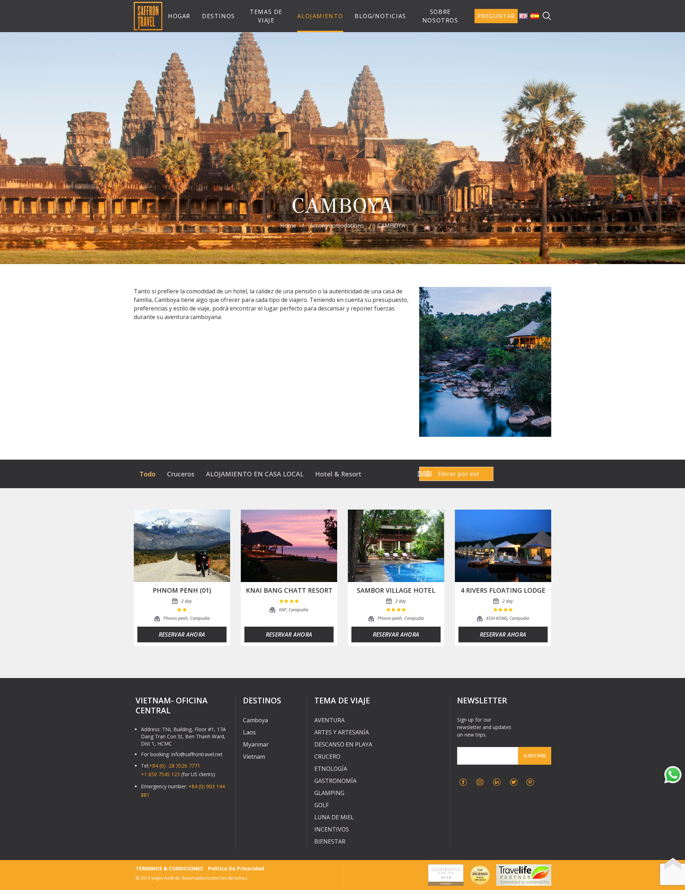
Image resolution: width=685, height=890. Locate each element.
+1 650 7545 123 (160, 774)
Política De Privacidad (236, 868)
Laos (249, 732)
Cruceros (180, 474)
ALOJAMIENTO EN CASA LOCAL (255, 474)
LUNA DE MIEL (334, 817)
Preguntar (496, 16)
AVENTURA (329, 720)
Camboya (255, 720)
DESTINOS (218, 16)
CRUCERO (327, 756)
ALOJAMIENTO (320, 16)
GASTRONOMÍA (335, 781)
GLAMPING (329, 793)
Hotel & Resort (338, 474)
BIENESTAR (329, 841)
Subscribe (534, 756)
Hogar (179, 16)
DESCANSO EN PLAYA (343, 744)
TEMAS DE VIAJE (266, 16)
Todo (147, 474)
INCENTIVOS (331, 829)
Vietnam (254, 756)
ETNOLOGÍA (330, 769)
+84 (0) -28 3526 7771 (174, 765)
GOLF (321, 805)
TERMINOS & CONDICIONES (169, 868)
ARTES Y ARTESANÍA (341, 732)
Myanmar (256, 744)
